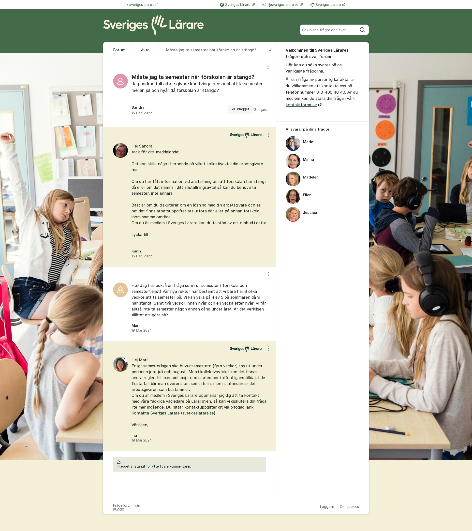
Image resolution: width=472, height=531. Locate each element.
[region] (189, 92)
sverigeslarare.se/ (143, 4)
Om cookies (349, 506)
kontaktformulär (301, 104)
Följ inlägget (240, 109)
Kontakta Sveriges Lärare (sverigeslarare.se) (173, 413)
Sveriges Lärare (238, 4)
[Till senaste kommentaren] (270, 50)
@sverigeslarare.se (283, 4)
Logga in (327, 506)
